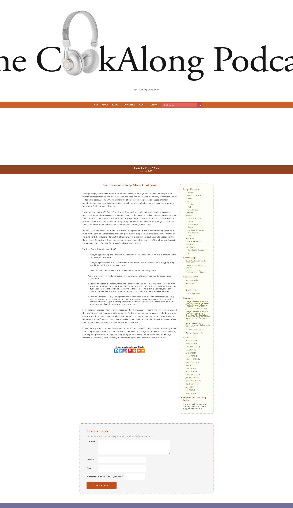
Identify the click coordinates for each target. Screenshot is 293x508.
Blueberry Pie (198, 333)
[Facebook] (116, 351)
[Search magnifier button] (199, 104)
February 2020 (191, 359)
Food (187, 287)
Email (90, 468)
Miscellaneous (193, 233)
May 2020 (189, 350)
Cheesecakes (193, 224)
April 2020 (190, 353)
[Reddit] (134, 351)
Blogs (141, 105)
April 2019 (190, 368)
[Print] (139, 351)
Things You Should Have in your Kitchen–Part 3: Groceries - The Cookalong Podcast (197, 314)
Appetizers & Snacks (193, 195)
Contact (154, 105)
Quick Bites (129, 105)
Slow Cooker (190, 247)
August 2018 (190, 387)
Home (95, 105)
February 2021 (191, 347)
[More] (143, 351)
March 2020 (190, 356)
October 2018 (191, 384)
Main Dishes (190, 238)
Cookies (191, 227)
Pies (189, 235)
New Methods (191, 290)
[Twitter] (121, 351)
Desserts (189, 215)
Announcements (192, 280)
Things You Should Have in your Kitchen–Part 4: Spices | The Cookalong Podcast (198, 303)
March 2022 (190, 340)
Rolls (189, 207)
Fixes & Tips (152, 168)
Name (90, 460)
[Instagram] (125, 351)
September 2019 (192, 362)
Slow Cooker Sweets (196, 250)
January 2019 (191, 378)
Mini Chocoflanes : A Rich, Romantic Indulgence (198, 325)
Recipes (115, 105)
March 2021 (190, 343)
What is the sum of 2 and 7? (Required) (105, 477)
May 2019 (189, 365)
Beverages (189, 198)
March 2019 (190, 371)
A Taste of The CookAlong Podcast (195, 266)
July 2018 (189, 390)
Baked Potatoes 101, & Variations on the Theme (195, 271)
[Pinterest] (130, 351)
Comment (92, 441)
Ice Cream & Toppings (196, 230)
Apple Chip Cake (199, 330)
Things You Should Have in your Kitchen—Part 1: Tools (196, 308)
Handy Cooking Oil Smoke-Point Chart (196, 262)
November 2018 (192, 381)
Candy (190, 221)
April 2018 (190, 393)
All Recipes (190, 192)
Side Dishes (190, 244)
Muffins (191, 204)
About (105, 105)
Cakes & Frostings (195, 218)
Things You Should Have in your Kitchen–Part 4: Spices (198, 318)
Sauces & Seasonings (193, 241)
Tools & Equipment (193, 293)
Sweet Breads (193, 210)
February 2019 (191, 374)
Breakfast (189, 213)
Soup (187, 253)
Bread (188, 201)
